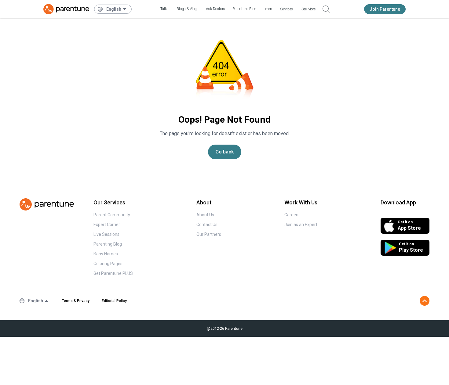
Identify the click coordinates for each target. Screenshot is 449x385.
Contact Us (206, 224)
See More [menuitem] (308, 9)
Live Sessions (106, 234)
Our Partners (208, 234)
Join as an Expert (300, 224)
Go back (224, 152)
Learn (268, 9)
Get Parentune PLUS (113, 273)
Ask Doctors (215, 9)
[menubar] (116, 9)
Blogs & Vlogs (188, 9)
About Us (205, 214)
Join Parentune (385, 9)
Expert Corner (106, 224)
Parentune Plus (244, 9)
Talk (163, 9)
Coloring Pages (107, 263)
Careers (292, 214)
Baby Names (105, 253)
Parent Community (111, 214)
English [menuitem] (113, 9)
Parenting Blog (107, 244)
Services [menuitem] (286, 9)
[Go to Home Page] (66, 9)
